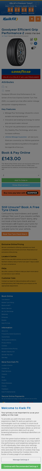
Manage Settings (20, 459)
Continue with (20, 466)
